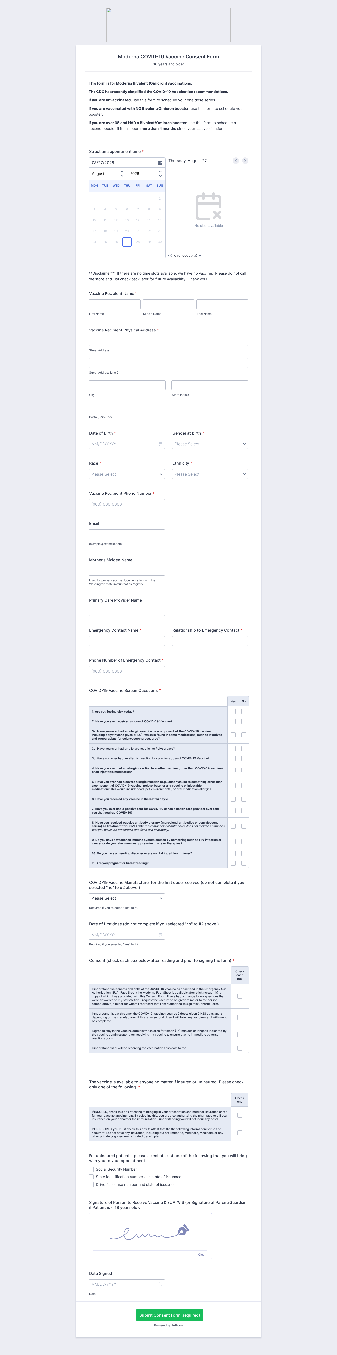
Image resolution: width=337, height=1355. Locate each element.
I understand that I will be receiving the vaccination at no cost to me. (139, 1048)
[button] (185, 255)
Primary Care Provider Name (115, 600)
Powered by (168, 1325)
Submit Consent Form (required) (169, 1315)
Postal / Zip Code (101, 417)
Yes (233, 701)
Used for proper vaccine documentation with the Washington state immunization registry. (122, 582)
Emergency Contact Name (115, 630)
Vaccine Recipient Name (113, 293)
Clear (202, 1254)
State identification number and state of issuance (138, 1176)
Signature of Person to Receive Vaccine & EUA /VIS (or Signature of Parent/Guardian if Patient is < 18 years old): (168, 1205)
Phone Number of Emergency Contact (126, 660)
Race (95, 463)
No (244, 701)
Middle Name (152, 314)
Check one (239, 1099)
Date (92, 1294)
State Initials (180, 395)
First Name (96, 314)
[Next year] (160, 177)
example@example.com (105, 544)
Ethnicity (182, 463)
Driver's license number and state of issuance (136, 1184)
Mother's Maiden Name (110, 559)
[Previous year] (160, 171)
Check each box (239, 975)
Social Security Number (116, 1169)
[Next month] (122, 177)
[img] (150, 1231)
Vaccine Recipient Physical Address (124, 330)
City (92, 395)
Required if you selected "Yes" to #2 (113, 908)
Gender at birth (188, 433)
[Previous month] (122, 171)
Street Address (99, 350)
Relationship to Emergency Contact (207, 630)
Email (94, 523)
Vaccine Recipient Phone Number (121, 493)
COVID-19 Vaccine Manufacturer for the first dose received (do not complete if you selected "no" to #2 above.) (166, 885)
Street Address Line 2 (103, 372)
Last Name (204, 314)
